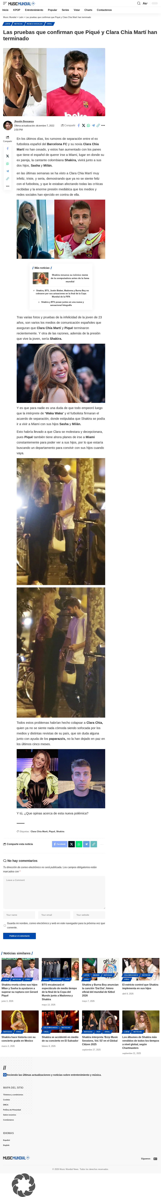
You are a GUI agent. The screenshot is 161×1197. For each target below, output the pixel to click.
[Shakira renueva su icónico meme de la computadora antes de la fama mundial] (40, 278)
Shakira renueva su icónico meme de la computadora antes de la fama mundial (70, 278)
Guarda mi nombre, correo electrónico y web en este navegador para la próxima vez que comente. (56, 925)
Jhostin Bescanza (24, 121)
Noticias (18, 24)
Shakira (60, 831)
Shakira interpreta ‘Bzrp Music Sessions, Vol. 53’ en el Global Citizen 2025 (100, 1041)
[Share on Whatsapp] (88, 125)
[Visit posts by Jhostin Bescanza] (8, 125)
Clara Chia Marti (39, 831)
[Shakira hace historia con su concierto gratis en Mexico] (20, 1021)
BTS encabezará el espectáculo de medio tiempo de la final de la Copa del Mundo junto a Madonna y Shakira (59, 992)
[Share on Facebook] (78, 125)
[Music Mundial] (21, 3)
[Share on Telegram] (93, 125)
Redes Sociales (35, 24)
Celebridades (131, 975)
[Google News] (155, 1158)
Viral (49, 24)
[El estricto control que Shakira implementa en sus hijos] (140, 969)
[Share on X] (83, 125)
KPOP (46, 979)
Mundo (96, 975)
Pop (67, 979)
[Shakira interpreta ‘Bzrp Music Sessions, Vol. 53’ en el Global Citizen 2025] (100, 1021)
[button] (5, 3)
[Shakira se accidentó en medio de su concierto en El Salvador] (60, 1021)
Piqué (52, 831)
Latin (7, 24)
